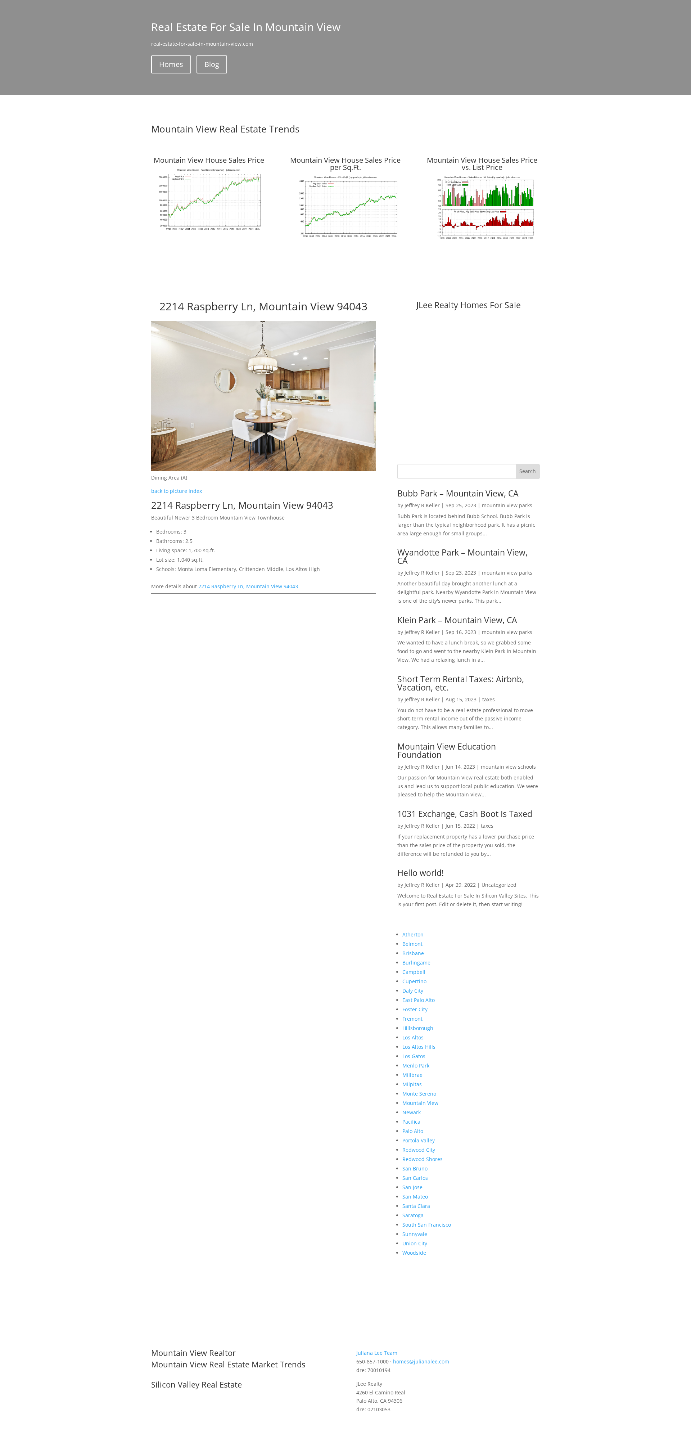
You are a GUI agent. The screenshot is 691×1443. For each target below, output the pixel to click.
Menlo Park (415, 1065)
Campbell (413, 971)
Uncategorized (499, 884)
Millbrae (412, 1074)
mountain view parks (507, 505)
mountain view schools (508, 766)
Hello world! (420, 872)
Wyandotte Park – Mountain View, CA (462, 556)
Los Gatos (413, 1056)
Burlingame (416, 962)
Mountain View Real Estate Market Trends (228, 1364)
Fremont (412, 1018)
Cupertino (414, 981)
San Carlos (415, 1177)
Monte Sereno (419, 1093)
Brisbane (413, 953)
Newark (411, 1112)
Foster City (415, 1009)
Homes (171, 64)
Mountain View (420, 1103)
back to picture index (176, 490)
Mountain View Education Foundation (446, 750)
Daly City (412, 990)
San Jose (412, 1187)
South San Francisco (426, 1224)
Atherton (413, 934)
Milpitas (412, 1084)
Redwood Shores (422, 1159)
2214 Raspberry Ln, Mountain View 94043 (248, 586)
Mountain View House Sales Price (209, 160)
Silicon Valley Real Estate (196, 1384)
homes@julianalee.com (421, 1361)
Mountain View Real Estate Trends (225, 128)
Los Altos (413, 1037)
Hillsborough (417, 1028)
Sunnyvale (414, 1234)
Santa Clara (416, 1205)
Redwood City (418, 1149)
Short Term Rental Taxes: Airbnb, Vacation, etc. (460, 683)
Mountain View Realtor (193, 1352)
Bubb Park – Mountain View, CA (458, 493)
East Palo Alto (418, 1000)
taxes (488, 699)
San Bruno (415, 1168)
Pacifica (411, 1121)
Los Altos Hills (418, 1046)
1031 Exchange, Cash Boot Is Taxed (464, 813)
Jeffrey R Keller (422, 505)
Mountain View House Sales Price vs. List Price (482, 163)
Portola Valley (418, 1140)
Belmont (412, 943)
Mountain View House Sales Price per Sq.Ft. (345, 163)
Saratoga (413, 1215)
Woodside (414, 1252)
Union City (414, 1243)
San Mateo (415, 1196)
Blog (211, 64)
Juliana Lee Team (376, 1352)
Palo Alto (412, 1131)
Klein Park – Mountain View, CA (457, 620)
